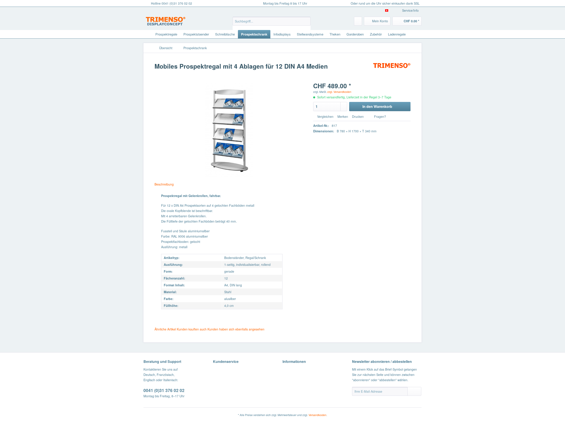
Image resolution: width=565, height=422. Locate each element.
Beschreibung (164, 184)
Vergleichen (324, 116)
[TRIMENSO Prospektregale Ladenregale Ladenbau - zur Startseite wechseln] (165, 22)
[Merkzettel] (358, 21)
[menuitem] (272, 23)
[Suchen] (306, 21)
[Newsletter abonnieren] (414, 391)
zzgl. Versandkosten (339, 92)
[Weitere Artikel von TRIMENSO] (392, 70)
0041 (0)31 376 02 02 (164, 390)
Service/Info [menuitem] (410, 10)
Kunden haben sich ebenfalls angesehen (235, 329)
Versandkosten (317, 415)
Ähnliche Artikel (165, 329)
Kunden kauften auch (192, 329)
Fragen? (379, 116)
